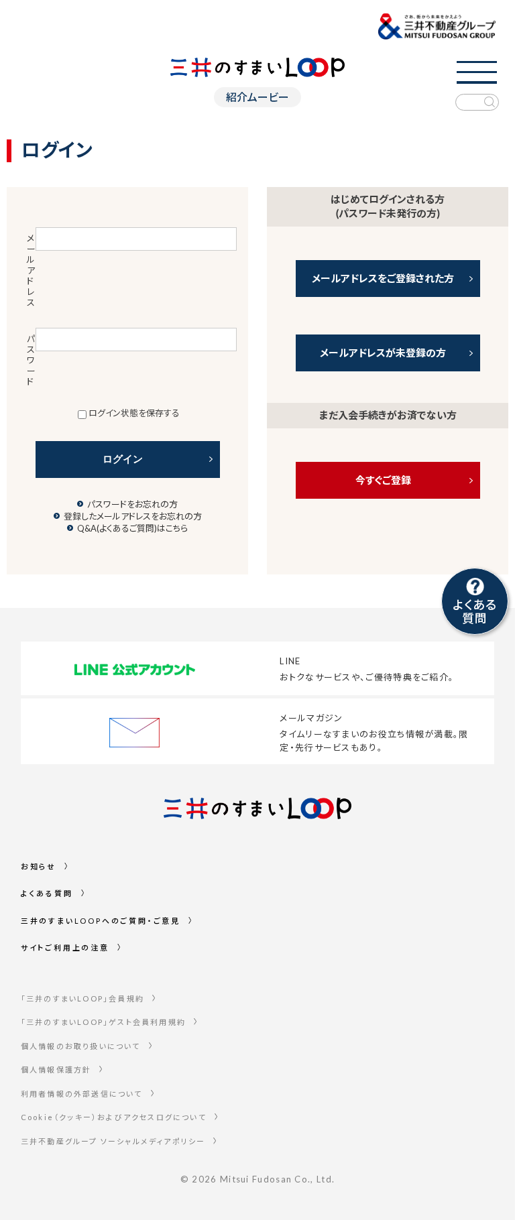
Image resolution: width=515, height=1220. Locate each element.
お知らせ (38, 866)
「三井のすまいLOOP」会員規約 (82, 998)
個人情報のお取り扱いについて (81, 1046)
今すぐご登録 (383, 480)
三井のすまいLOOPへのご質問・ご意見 (100, 920)
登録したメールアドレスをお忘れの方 (133, 516)
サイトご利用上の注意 (65, 947)
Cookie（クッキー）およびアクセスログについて (114, 1117)
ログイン (123, 459)
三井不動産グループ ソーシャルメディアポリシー (113, 1141)
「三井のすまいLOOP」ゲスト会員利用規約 (103, 1022)
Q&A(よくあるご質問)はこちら (132, 528)
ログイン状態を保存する (134, 413)
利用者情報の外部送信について (82, 1093)
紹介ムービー (257, 96)
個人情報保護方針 (56, 1069)
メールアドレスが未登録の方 (383, 353)
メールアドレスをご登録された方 (383, 278)
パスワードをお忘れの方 (132, 504)
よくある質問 (47, 893)
